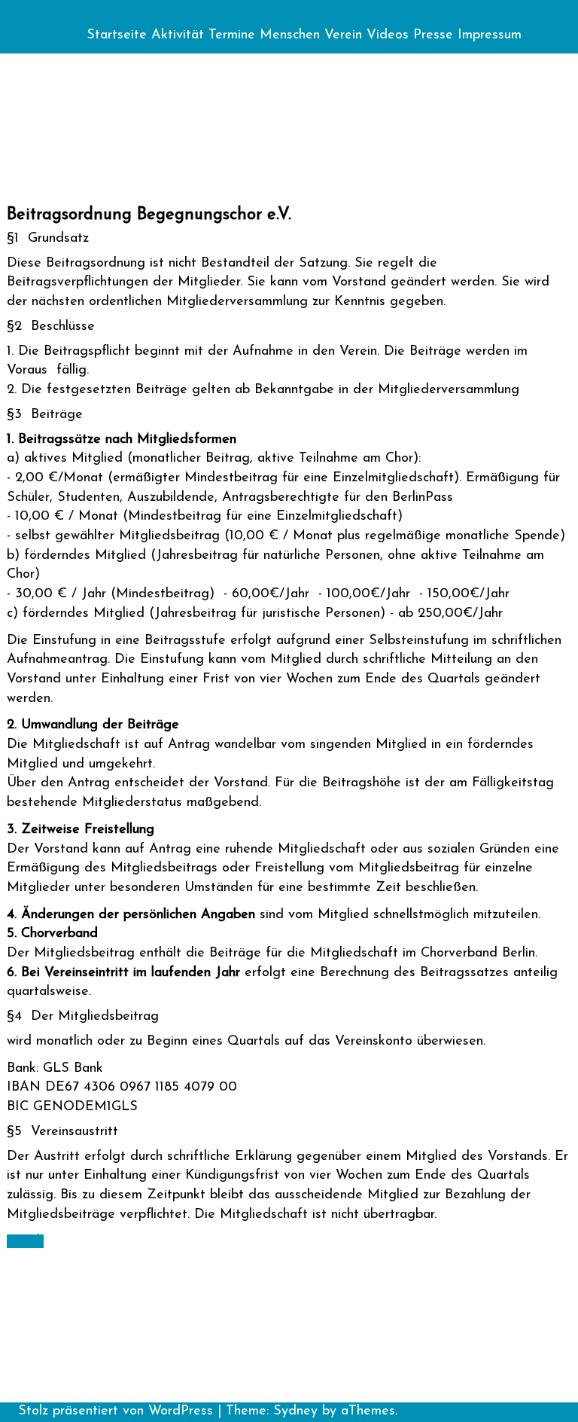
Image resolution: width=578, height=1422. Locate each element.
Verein (343, 35)
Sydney (295, 1411)
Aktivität (177, 35)
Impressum (490, 35)
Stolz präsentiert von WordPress (115, 1411)
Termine (231, 35)
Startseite (117, 35)
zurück (25, 1241)
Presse (433, 35)
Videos (388, 35)
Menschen (290, 35)
